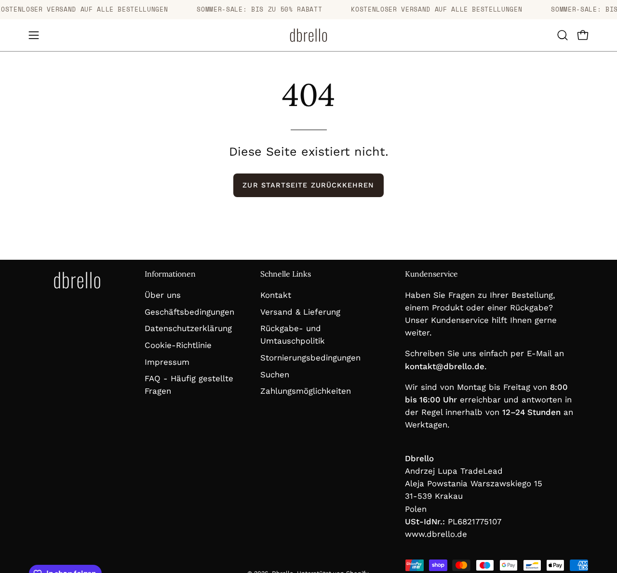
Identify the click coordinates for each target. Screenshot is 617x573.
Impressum (167, 361)
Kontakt (275, 295)
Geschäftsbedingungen (189, 311)
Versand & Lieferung (300, 311)
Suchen (274, 374)
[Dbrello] (308, 35)
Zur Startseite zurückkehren (308, 185)
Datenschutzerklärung (188, 328)
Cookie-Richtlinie (178, 344)
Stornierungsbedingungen (310, 357)
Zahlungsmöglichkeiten (305, 391)
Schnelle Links (285, 274)
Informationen (170, 274)
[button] (562, 35)
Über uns (163, 295)
